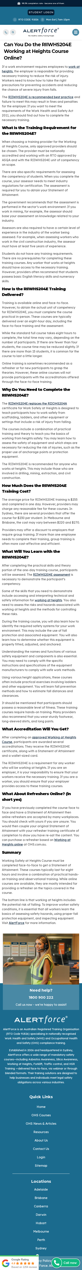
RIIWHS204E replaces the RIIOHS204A (37, 403)
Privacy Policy (41, 1261)
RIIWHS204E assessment (51, 574)
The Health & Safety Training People (41, 36)
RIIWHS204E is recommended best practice (40, 97)
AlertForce (16, 923)
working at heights (48, 600)
